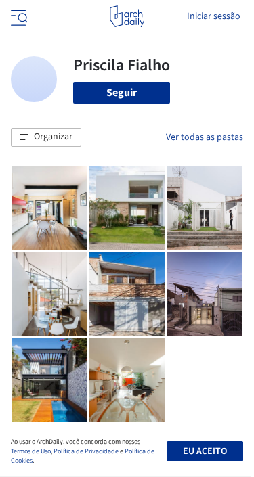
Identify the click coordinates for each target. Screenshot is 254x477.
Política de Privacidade (86, 451)
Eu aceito (205, 451)
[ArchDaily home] (127, 16)
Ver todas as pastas (204, 137)
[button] (46, 137)
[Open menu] (17, 16)
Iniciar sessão (213, 16)
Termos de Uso (31, 451)
